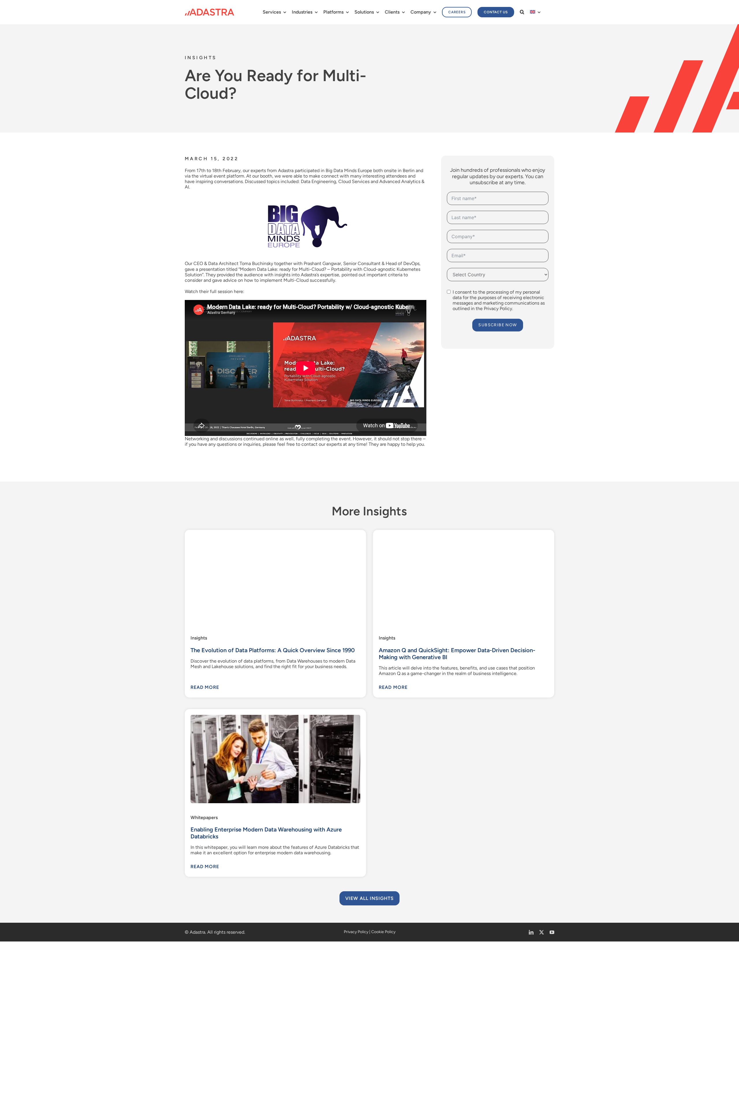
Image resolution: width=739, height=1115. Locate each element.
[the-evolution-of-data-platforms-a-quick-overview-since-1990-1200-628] (274, 533)
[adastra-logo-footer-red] (209, 11)
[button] (522, 12)
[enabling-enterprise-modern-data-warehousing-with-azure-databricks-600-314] (274, 1057)
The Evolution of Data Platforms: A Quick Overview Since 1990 (271, 646)
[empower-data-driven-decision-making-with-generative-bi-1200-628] (464, 533)
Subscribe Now (498, 324)
